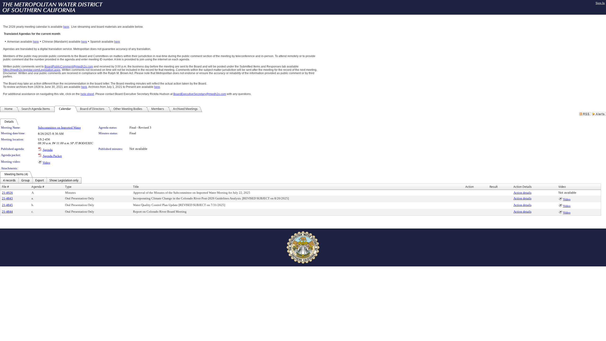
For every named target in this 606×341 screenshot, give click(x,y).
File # (5, 187)
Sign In (600, 3)
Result (494, 187)
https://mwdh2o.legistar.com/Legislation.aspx (31, 70)
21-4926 (7, 192)
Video (46, 162)
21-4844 (7, 211)
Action (469, 187)
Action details (522, 192)
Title (136, 187)
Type (68, 187)
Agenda (48, 150)
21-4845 (7, 205)
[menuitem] (9, 180)
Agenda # (37, 187)
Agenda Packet (52, 156)
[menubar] (40, 180)
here (66, 26)
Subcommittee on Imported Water (59, 127)
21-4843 (7, 198)
